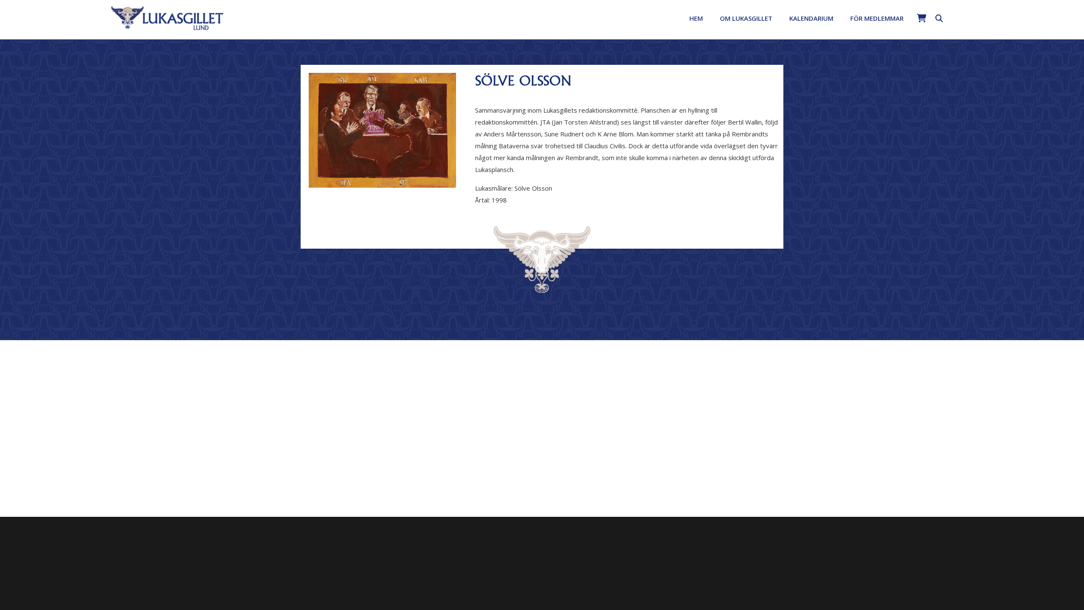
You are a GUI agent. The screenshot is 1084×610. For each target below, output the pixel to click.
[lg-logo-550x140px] (167, 17)
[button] (778, 18)
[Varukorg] (921, 18)
